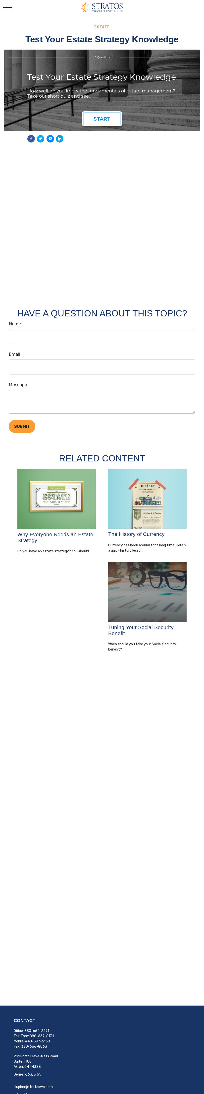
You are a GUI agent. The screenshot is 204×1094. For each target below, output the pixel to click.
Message (18, 384)
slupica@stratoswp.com (33, 1087)
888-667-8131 (42, 1036)
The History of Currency (136, 534)
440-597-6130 (37, 1041)
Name (15, 324)
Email (14, 354)
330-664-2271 (36, 1031)
